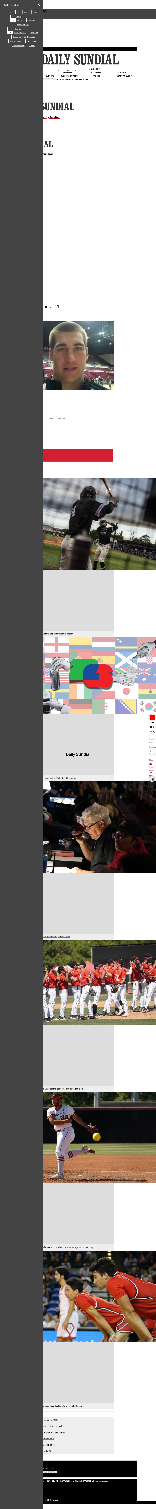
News (19, 12)
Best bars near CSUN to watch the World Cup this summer (51, 778)
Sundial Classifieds (17, 41)
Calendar (121, 72)
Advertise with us (19, 45)
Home (11, 12)
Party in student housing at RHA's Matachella (45, 1432)
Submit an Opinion (70, 76)
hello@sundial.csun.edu (99, 1481)
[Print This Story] (152, 779)
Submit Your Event (21, 32)
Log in (55, 1500)
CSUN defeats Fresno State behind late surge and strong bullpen (54, 1089)
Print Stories (35, 32)
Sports (18, 16)
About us (33, 45)
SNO (49, 1500)
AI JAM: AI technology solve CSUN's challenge (45, 1426)
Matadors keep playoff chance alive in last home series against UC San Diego (59, 1247)
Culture (27, 12)
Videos (96, 76)
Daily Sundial (11, 5)
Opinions (67, 72)
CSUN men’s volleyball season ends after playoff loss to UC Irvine (54, 1406)
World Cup (21, 20)
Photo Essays (96, 72)
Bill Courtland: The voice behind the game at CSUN (47, 936)
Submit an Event (123, 76)
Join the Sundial (33, 41)
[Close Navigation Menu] (39, 5)
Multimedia (94, 69)
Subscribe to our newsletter (24, 37)
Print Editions (81, 79)
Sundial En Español (63, 79)
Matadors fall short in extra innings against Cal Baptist (49, 634)
